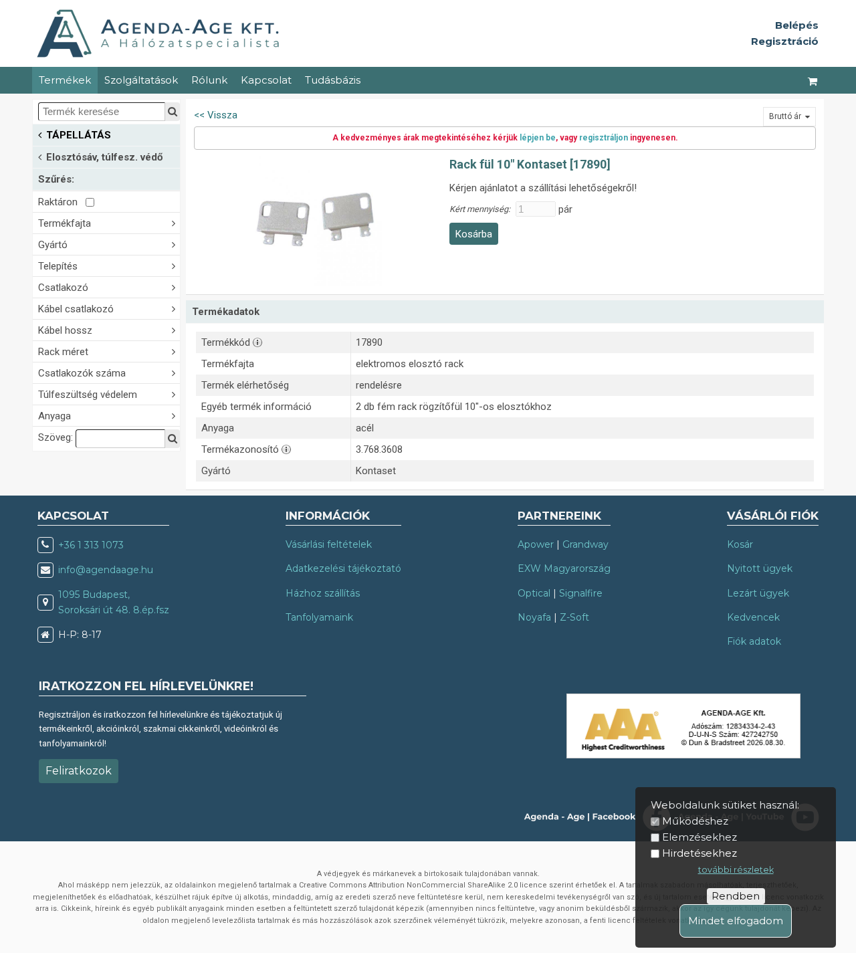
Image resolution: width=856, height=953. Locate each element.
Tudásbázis (332, 80)
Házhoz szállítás (323, 593)
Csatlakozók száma (82, 373)
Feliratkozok (78, 770)
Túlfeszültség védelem (87, 395)
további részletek (736, 870)
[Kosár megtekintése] (813, 80)
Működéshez (695, 821)
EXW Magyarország (564, 568)
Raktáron (62, 202)
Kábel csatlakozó (76, 309)
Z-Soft (574, 617)
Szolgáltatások (141, 80)
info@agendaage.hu (105, 570)
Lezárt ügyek (758, 593)
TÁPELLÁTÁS (78, 135)
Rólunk (209, 80)
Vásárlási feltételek (329, 544)
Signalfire (581, 593)
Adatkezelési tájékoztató (343, 568)
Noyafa (534, 617)
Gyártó (53, 245)
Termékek (65, 80)
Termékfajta (64, 223)
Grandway (585, 544)
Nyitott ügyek (759, 568)
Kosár (740, 544)
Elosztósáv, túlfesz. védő (104, 157)
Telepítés (58, 266)
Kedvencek (753, 617)
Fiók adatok (754, 641)
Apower (536, 544)
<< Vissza (215, 115)
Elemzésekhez (699, 837)
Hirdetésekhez (699, 853)
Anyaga (54, 416)
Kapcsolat (266, 80)
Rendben (736, 895)
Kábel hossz (65, 330)
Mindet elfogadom (735, 920)
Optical (534, 593)
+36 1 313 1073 (91, 545)
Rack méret (63, 352)
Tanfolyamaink (319, 617)
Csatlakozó (63, 288)
